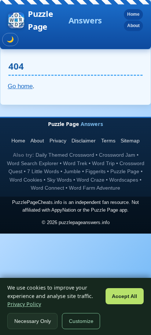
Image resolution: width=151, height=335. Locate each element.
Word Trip (103, 163)
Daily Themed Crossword (65, 155)
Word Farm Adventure (94, 188)
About (133, 25)
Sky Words (59, 180)
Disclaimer (83, 141)
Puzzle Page (65, 20)
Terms (108, 141)
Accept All (124, 296)
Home (133, 14)
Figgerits (95, 171)
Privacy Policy (24, 304)
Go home (20, 86)
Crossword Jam (117, 155)
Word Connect (47, 188)
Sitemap (130, 141)
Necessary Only (32, 321)
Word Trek (75, 163)
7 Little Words (43, 171)
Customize (81, 321)
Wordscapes (123, 180)
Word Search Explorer (32, 163)
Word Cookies (26, 180)
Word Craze (90, 180)
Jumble (72, 171)
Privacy (57, 141)
